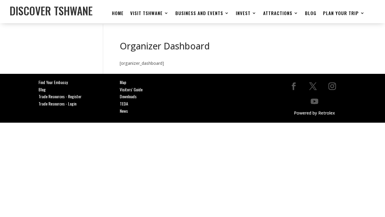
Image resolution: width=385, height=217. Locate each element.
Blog (42, 89)
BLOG (310, 13)
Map (123, 82)
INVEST (243, 13)
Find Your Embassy (53, 82)
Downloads (128, 96)
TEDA (124, 103)
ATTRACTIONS (277, 13)
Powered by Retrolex (314, 113)
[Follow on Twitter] (312, 86)
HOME (118, 13)
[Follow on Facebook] (293, 86)
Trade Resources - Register (60, 96)
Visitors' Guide (131, 89)
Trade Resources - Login (57, 103)
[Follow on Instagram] (332, 86)
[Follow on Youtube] (314, 101)
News (124, 111)
